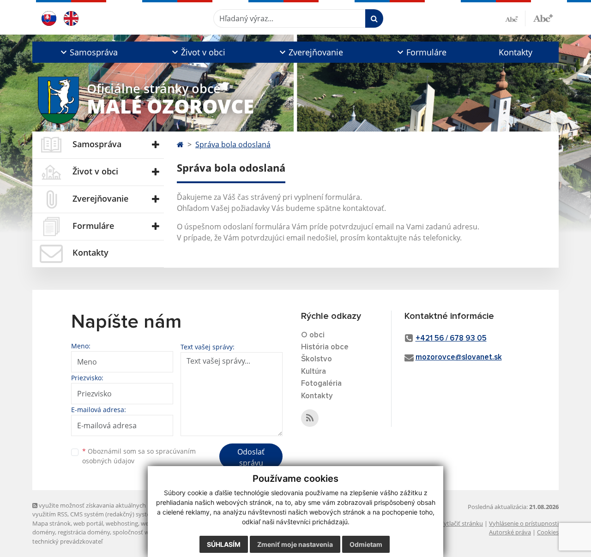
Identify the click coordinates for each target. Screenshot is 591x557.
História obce (325, 347)
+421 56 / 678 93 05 (451, 338)
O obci (313, 335)
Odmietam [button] (366, 544)
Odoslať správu (251, 457)
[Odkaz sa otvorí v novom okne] (310, 418)
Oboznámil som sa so (139, 456)
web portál (88, 523)
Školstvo (316, 359)
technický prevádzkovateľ (67, 541)
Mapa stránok (51, 523)
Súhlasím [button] (224, 544)
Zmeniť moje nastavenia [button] (295, 544)
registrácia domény (84, 532)
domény (43, 532)
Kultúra (313, 372)
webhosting (122, 523)
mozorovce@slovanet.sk (459, 357)
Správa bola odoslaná (233, 144)
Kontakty (515, 52)
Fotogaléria (321, 384)
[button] (88, 52)
